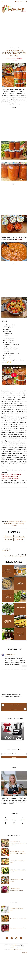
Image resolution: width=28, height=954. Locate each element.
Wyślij (21, 539)
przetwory (21, 523)
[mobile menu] (2, 2)
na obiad (10, 523)
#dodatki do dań (10, 58)
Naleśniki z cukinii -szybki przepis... (8, 621)
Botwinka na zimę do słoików (18, 928)
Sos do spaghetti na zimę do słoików (11, 474)
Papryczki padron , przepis (20, 608)
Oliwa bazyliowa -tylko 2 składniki (8, 596)
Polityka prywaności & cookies (16, 949)
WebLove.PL (14, 945)
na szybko (15, 523)
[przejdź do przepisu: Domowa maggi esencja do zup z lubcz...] (8, 634)
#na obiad (19, 58)
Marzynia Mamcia (10, 654)
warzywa (14, 525)
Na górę (23, 952)
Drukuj (9, 536)
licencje (12, 947)
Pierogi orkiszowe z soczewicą (20, 583)
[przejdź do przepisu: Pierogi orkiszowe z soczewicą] (8, 583)
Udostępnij (20, 536)
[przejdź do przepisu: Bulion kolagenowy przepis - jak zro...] (20, 571)
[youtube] (16, 1)
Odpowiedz (24, 665)
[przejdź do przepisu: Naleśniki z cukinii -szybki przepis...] (20, 621)
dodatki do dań (17, 521)
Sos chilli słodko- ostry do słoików (10, 478)
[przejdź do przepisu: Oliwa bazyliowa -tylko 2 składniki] (20, 596)
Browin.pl (19, 239)
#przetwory (14, 60)
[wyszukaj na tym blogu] (26, 2)
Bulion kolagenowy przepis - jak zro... (8, 571)
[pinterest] (21, 1)
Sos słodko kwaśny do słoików (9, 476)
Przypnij (9, 539)
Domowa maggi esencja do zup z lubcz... (20, 634)
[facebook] (22, 1)
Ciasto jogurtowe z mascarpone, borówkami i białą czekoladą (18, 843)
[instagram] (19, 1)
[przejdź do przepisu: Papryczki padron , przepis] (8, 609)
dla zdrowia (10, 521)
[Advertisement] (14, 29)
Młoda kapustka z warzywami (18, 918)
